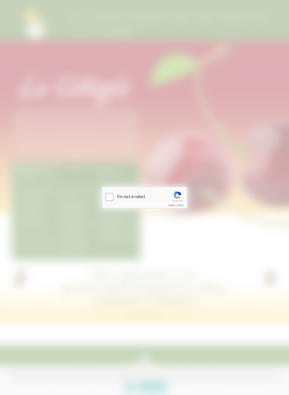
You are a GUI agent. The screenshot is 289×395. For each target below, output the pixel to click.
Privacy (171, 205)
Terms (180, 205)
